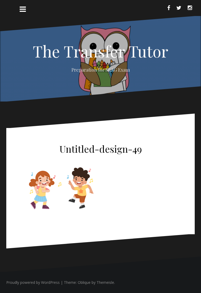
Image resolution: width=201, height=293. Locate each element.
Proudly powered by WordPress (33, 282)
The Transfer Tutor (100, 50)
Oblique (84, 282)
